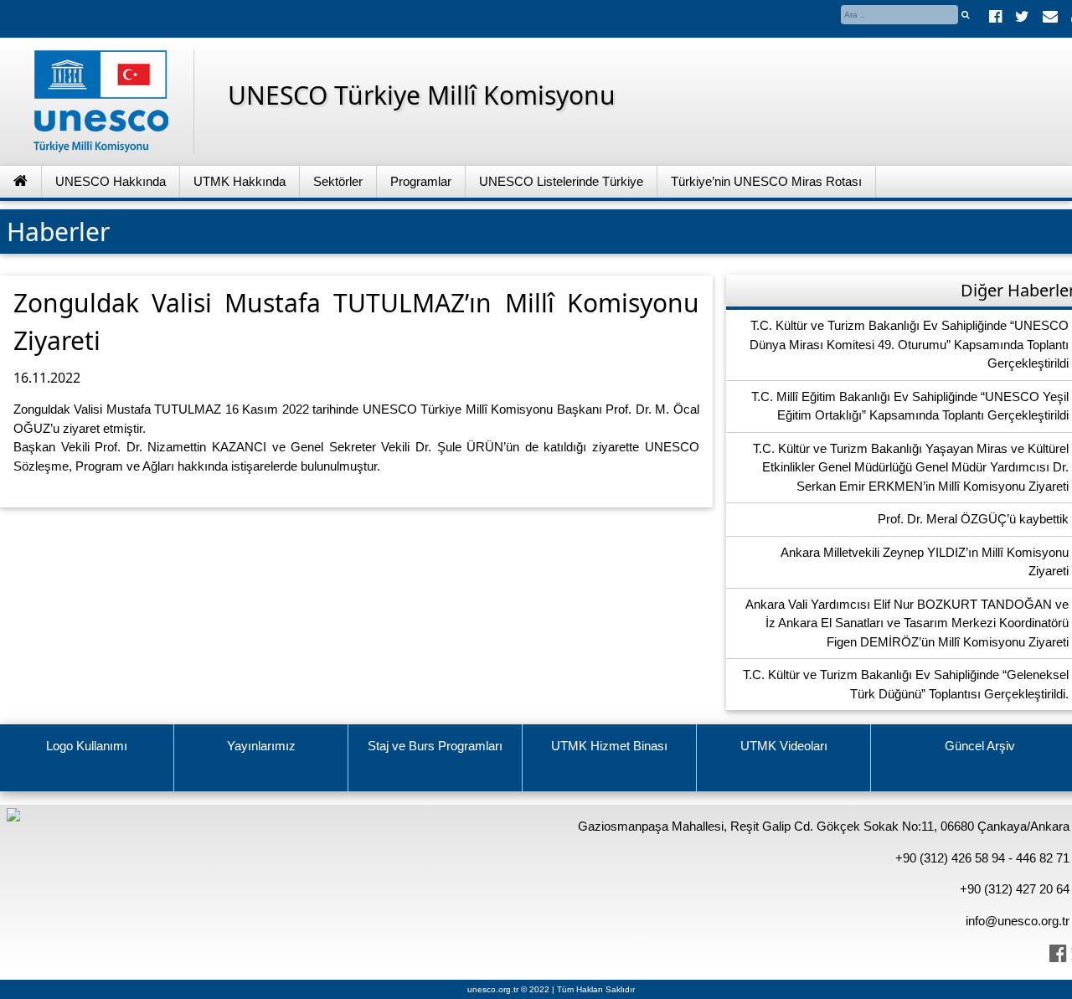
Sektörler (338, 181)
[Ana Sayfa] (21, 182)
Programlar (420, 181)
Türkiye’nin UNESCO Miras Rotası (766, 181)
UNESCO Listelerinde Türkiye (561, 181)
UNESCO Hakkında (110, 181)
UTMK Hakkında (239, 181)
